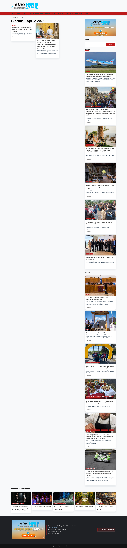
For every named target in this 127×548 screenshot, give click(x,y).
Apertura (92, 106)
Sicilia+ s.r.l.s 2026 (71, 546)
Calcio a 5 (110, 396)
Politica (19, 13)
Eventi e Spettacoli (45, 13)
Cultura (67, 13)
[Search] (115, 13)
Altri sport (92, 396)
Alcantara (88, 106)
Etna (96, 106)
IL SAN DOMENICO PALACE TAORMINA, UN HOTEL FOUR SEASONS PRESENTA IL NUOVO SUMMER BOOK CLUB (100, 150)
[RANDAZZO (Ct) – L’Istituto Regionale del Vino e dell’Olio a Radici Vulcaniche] (85, 498)
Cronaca (25, 13)
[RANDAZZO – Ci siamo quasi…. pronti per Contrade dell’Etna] (100, 210)
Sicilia (37, 13)
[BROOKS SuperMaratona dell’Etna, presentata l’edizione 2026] (100, 285)
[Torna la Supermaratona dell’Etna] (100, 321)
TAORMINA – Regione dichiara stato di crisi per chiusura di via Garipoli (22, 29)
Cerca (87, 39)
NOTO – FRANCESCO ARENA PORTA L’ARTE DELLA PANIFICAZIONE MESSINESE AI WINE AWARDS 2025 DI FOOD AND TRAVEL (46, 44)
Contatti (86, 13)
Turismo (31, 13)
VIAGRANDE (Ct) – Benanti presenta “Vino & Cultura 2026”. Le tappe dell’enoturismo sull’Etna (100, 187)
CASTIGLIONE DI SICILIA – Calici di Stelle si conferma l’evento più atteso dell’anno (105, 508)
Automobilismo (98, 396)
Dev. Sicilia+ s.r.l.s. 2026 (53, 533)
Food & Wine (74, 13)
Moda (80, 13)
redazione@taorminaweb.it (54, 531)
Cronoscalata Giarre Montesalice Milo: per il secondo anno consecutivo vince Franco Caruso (100, 473)
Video (99, 397)
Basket (103, 396)
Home (13, 13)
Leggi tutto (15, 39)
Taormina (14, 25)
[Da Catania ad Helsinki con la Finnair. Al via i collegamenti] (100, 245)
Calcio (107, 396)
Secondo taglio (93, 362)
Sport (53, 13)
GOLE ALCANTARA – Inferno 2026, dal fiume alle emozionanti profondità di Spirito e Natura (63, 508)
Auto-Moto (60, 13)
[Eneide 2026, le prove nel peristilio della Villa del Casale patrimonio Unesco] (42, 498)
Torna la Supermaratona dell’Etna (96, 333)
